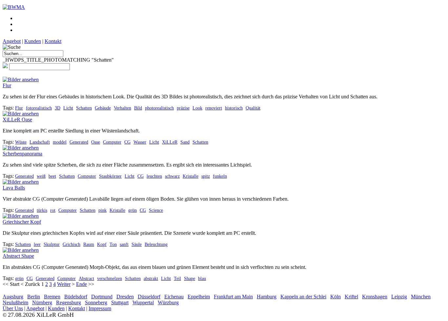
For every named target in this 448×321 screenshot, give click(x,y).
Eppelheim (199, 296)
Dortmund (101, 296)
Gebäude (103, 107)
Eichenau (174, 296)
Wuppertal (143, 302)
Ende (81, 284)
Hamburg (266, 296)
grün (132, 210)
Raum (88, 244)
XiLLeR (169, 142)
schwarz (172, 176)
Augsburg (13, 296)
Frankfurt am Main (233, 296)
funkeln (220, 176)
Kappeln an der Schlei (303, 296)
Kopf (102, 244)
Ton (113, 244)
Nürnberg (42, 302)
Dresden (125, 296)
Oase (95, 142)
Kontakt (53, 41)
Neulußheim (15, 302)
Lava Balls (14, 188)
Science (156, 210)
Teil (177, 278)
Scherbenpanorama (22, 153)
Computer (112, 142)
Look (197, 107)
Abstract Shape (18, 256)
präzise (183, 107)
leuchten (154, 176)
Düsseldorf (149, 296)
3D (57, 107)
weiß (41, 176)
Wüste (21, 142)
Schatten (84, 107)
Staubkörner (110, 176)
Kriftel (351, 296)
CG (127, 142)
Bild (138, 107)
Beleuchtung (156, 244)
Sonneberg (96, 302)
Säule (137, 244)
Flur (7, 85)
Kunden (32, 41)
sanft (124, 244)
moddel (60, 142)
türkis (42, 210)
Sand (185, 142)
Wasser (139, 142)
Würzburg (168, 302)
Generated (79, 142)
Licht (68, 107)
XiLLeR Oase (17, 119)
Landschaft (40, 142)
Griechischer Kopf (22, 222)
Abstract (86, 278)
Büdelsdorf (75, 296)
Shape (189, 278)
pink (102, 210)
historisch (234, 107)
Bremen (52, 296)
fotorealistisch (39, 107)
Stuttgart (120, 302)
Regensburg (68, 302)
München (421, 296)
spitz (205, 176)
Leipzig (399, 296)
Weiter (64, 284)
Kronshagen (374, 296)
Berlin (33, 296)
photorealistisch (159, 107)
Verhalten (122, 107)
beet (52, 176)
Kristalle (190, 176)
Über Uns (13, 308)
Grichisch (71, 244)
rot (52, 210)
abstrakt (151, 278)
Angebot (12, 41)
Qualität (253, 107)
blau (202, 278)
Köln (335, 296)
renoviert (213, 107)
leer (37, 244)
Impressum (100, 308)
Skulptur (52, 244)
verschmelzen (109, 278)
